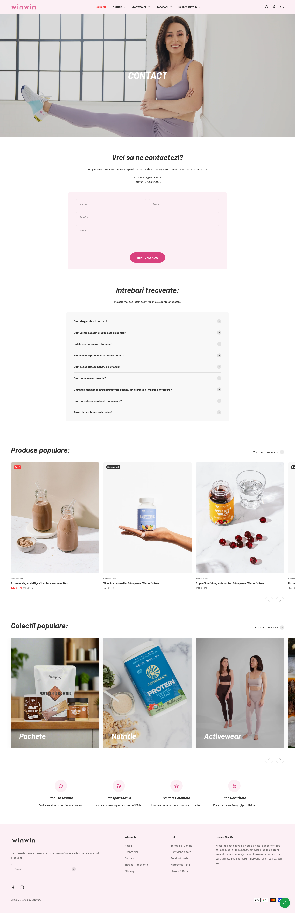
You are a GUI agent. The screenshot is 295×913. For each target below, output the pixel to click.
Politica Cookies (180, 858)
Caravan (36, 899)
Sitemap (130, 871)
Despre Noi (131, 851)
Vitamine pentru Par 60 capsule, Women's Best (131, 583)
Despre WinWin (187, 6)
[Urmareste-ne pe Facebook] (13, 887)
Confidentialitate (181, 851)
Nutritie (117, 6)
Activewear (139, 6)
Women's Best (17, 578)
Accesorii (162, 6)
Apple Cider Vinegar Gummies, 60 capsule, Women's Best (230, 583)
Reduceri (100, 6)
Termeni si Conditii (182, 845)
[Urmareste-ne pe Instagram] (22, 887)
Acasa (128, 845)
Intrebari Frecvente (136, 864)
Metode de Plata (180, 864)
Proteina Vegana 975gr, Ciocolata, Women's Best (40, 583)
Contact (129, 858)
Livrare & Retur (180, 871)
